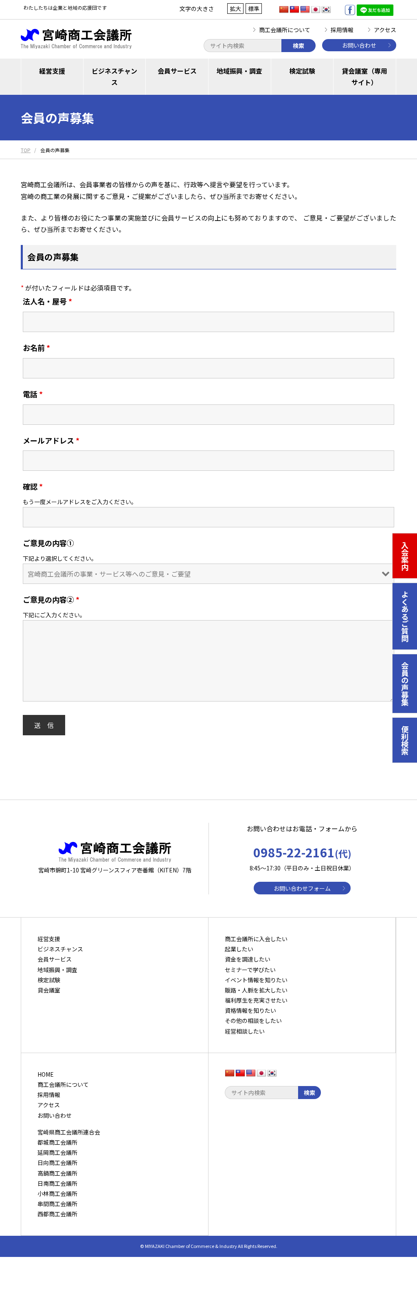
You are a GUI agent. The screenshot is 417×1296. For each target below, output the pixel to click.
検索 (298, 46)
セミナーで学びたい (250, 970)
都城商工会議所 (57, 1142)
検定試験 (302, 71)
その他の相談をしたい (253, 1020)
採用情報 (342, 30)
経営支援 (52, 71)
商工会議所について (284, 30)
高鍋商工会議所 (57, 1173)
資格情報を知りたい (250, 1010)
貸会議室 (48, 990)
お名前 (36, 347)
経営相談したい (245, 1031)
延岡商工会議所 (57, 1152)
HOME (45, 1074)
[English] (305, 10)
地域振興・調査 (239, 71)
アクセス (385, 30)
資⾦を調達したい (247, 959)
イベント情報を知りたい (256, 980)
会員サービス (177, 71)
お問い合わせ (359, 45)
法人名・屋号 (47, 301)
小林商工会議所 (57, 1193)
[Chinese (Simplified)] (284, 10)
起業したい (239, 949)
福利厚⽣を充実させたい (256, 1000)
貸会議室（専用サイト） (364, 76)
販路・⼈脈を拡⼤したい (256, 990)
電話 (33, 394)
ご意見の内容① (48, 543)
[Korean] (326, 10)
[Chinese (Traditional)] (294, 10)
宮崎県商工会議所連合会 (68, 1132)
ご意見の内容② (51, 599)
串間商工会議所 (57, 1204)
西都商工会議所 (57, 1214)
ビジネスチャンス (114, 76)
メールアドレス (51, 440)
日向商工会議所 (57, 1162)
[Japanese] (315, 10)
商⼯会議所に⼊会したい (256, 939)
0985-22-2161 (302, 852)
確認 (33, 486)
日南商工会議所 (57, 1183)
